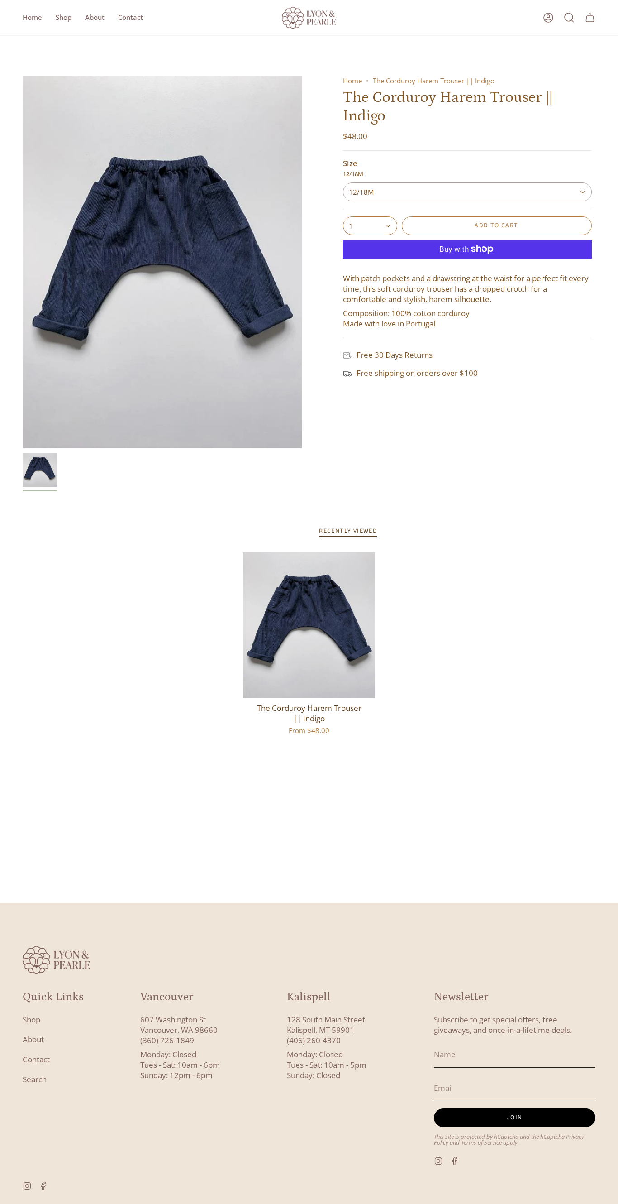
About (33, 1039)
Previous (23, 262)
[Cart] (590, 17)
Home (352, 80)
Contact (36, 1059)
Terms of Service (481, 1142)
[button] (63, 18)
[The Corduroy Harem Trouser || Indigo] (309, 625)
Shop (31, 1019)
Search (35, 1079)
